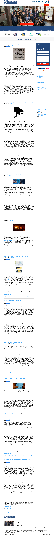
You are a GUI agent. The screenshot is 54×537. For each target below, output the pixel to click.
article (9, 279)
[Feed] (43, 70)
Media (19, 4)
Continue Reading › (7, 95)
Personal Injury (13, 97)
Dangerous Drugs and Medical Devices (12, 214)
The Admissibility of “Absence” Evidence (13, 342)
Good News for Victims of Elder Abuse (12, 300)
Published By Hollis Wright (41, 2)
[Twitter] (40, 68)
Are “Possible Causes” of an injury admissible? (14, 44)
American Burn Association (16, 247)
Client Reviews (34, 4)
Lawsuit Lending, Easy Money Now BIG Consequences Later (17, 459)
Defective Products (21, 214)
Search (43, 99)
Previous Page (7, 512)
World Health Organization (23, 235)
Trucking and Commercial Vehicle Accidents (10, 413)
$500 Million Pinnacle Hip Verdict (11, 418)
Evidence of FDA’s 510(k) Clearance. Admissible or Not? (16, 174)
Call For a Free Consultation (27, 23)
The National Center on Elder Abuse (13, 307)
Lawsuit (38, 83)
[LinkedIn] (42, 68)
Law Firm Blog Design (45, 534)
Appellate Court (39, 90)
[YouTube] (46, 68)
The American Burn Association (9, 240)
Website (10, 4)
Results (29, 4)
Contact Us (46, 4)
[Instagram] (48, 68)
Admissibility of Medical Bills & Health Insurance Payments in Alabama (42, 110)
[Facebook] (38, 68)
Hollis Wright (12, 534)
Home (6, 4)
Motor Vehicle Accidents (40, 82)
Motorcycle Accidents (40, 87)
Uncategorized (19, 97)
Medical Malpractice (27, 296)
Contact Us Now (43, 63)
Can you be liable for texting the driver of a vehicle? (15, 378)
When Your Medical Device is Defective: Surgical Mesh (16, 256)
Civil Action (38, 81)
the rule (8, 332)
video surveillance (14, 169)
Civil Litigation (9, 97)
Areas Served (41, 4)
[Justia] (44, 68)
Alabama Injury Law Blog (10, 2)
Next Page (31, 512)
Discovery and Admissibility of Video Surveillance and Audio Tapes (18, 102)
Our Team (14, 4)
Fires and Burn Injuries (9, 219)
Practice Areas (23, 4)
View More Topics (39, 92)
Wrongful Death (24, 413)
